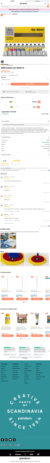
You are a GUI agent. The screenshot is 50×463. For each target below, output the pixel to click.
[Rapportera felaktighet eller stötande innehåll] (49, 183)
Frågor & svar (3, 370)
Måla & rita (5, 14)
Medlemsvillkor (15, 374)
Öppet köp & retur (39, 372)
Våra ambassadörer (28, 370)
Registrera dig (15, 370)
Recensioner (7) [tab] (3, 173)
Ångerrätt (38, 370)
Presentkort (38, 378)
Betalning (37, 366)
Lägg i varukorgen (30, 84)
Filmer (2, 251)
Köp (39, 101)
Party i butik (26, 378)
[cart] (47, 4)
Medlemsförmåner (15, 376)
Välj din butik (5, 113)
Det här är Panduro (27, 366)
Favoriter (2, 372)
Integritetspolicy (4, 376)
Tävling (25, 372)
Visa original (17, 211)
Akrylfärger (14, 14)
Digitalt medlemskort (16, 368)
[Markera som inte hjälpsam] (46, 183)
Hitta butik (3, 368)
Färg (10, 14)
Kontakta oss (3, 366)
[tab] (4, 64)
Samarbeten (26, 376)
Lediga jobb (26, 374)
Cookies (2, 378)
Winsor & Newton (46, 142)
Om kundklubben (15, 366)
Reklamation (38, 374)
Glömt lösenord (15, 372)
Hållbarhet (26, 368)
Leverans (37, 368)
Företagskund (3, 374)
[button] (2, 84)
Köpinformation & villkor (40, 376)
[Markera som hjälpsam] (44, 183)
